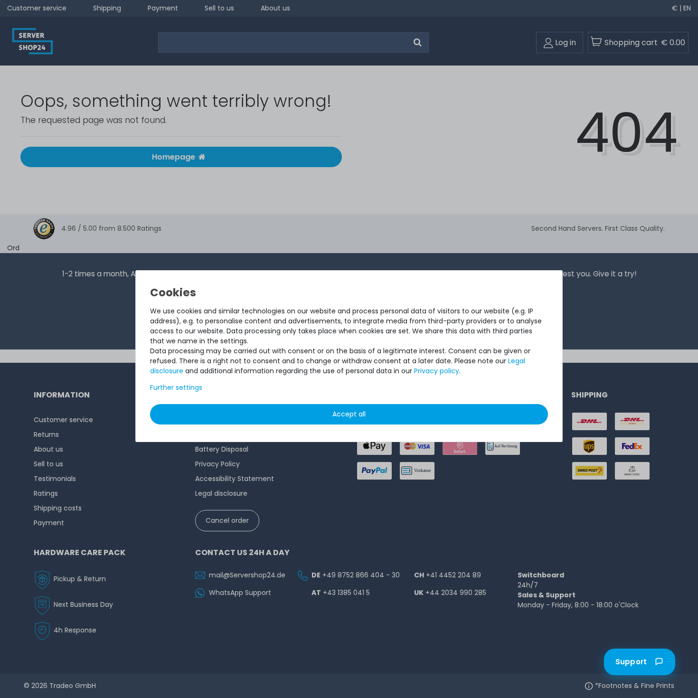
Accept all (349, 414)
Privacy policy (436, 371)
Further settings (176, 387)
